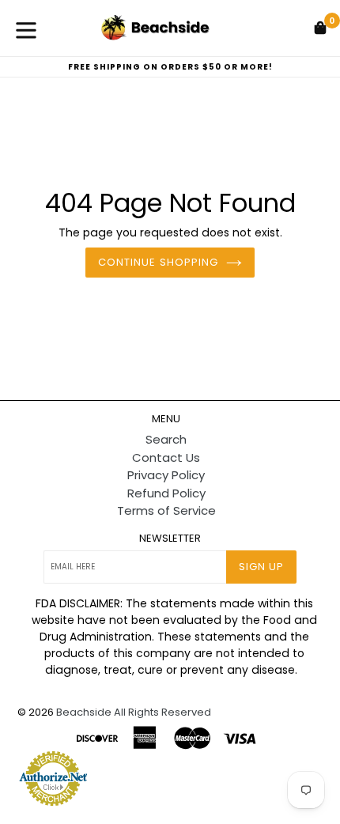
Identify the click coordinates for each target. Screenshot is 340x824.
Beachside (83, 712)
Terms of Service (166, 510)
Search (166, 439)
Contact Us (166, 457)
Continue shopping (158, 262)
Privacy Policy (166, 475)
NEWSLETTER (170, 538)
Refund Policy (166, 493)
